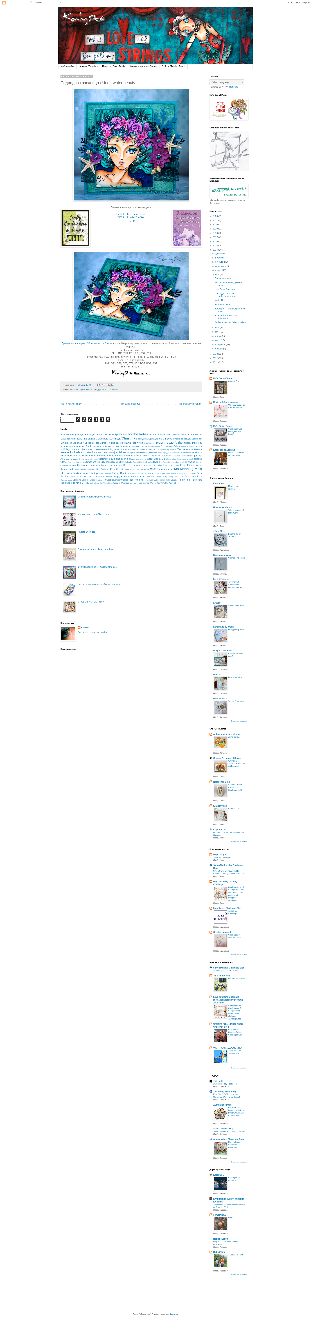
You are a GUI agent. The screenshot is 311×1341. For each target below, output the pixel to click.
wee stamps (144, 483)
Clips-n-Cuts (219, 829)
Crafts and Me (93, 462)
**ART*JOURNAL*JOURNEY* (228, 1048)
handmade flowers (99, 465)
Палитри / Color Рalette (114, 66)
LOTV (112, 469)
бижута (80, 434)
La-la (77, 469)
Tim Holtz (218, 1081)
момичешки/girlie (169, 442)
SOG (181, 477)
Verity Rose (108, 483)
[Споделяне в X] (105, 385)
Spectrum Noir (193, 476)
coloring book (187, 459)
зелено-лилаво (194, 434)
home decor (139, 465)
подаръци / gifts (82, 446)
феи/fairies (119, 452)
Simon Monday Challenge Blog (228, 968)
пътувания (155, 446)
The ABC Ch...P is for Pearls (131, 214)
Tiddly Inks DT (78, 483)
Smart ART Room (153, 477)
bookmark (103, 459)
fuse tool (175, 462)
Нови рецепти (220, 1239)
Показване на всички (239, 721)
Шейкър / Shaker (141, 456)
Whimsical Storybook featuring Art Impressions (236, 763)
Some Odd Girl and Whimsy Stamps (229, 1131)
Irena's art (218, 483)
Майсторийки (67, 66)
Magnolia (120, 469)
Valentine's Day (96, 483)
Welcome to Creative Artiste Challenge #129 (235, 1032)
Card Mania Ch (156, 458)
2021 (215, 220)
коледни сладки (145, 439)
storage (101, 480)
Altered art (185, 456)
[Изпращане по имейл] (98, 385)
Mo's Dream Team (222, 378)
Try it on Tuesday (222, 975)
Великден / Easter (94, 434)
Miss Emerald (220, 698)
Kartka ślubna (234, 808)
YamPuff (172, 483)
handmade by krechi (223, 627)
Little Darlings (102, 469)
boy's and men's (118, 458)
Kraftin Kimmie (195, 465)
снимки (173, 449)
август (218, 270)
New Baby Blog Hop (225, 289)
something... (219, 1215)
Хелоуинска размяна (146, 452)
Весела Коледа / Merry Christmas (94, 497)
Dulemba (128, 462)
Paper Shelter (105, 473)
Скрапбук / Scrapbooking (157, 449)
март (218, 340)
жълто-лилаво (162, 434)
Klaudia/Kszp (220, 806)
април (218, 336)
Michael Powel (143, 469)
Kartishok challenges (224, 450)
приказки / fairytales (141, 446)
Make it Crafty (130, 469)
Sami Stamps (190, 473)
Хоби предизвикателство (169, 453)
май (217, 332)
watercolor (134, 483)
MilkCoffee (155, 469)
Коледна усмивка (86, 532)
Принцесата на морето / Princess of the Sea (85, 343)
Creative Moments (222, 932)
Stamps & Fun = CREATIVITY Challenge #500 (235, 787)
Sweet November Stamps (116, 480)
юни (217, 327)
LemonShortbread (87, 469)
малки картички (133, 442)
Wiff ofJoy (165, 483)
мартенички (149, 443)
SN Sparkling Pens (170, 477)
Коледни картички (236, 629)
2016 (215, 241)
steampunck (92, 480)
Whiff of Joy (155, 483)
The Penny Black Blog (224, 1091)
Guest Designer (69, 465)
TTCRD (131, 220)
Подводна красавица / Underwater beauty (226, 294)
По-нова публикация (71, 404)
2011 (215, 362)
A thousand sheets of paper (227, 734)
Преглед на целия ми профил (93, 632)
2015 (215, 245)
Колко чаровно (222, 304)
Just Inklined (174, 465)
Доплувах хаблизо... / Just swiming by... (97, 567)
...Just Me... (219, 531)
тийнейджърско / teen (96, 452)
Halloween (83, 465)
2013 (215, 354)
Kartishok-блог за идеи (225, 402)
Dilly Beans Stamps (110, 462)
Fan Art (149, 462)
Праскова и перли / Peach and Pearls (96, 549)
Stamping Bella (79, 480)
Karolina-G (218, 1175)
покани (96, 446)
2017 (215, 237)
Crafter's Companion (77, 462)
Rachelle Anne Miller (161, 473)
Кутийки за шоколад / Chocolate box (79, 443)
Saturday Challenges (222, 857)
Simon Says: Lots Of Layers (225, 970)
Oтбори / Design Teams (173, 66)
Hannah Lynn (115, 465)
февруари (220, 344)
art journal (196, 455)
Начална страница (130, 404)
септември (221, 266)
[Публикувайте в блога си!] (102, 385)
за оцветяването (178, 435)
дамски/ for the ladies (131, 434)
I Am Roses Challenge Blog (227, 908)
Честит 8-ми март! (236, 701)
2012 (215, 358)
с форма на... (87, 449)
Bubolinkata (219, 1252)
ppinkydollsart (145, 473)
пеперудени (66, 446)
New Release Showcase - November (234, 1144)
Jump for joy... (234, 737)
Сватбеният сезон (236, 558)
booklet (94, 459)
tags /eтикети (136, 479)
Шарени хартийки (222, 555)
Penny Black (119, 473)
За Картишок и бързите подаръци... (227, 316)
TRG (87, 483)
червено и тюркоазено (79, 455)
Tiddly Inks (184, 479)
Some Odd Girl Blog (223, 1128)
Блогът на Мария (222, 507)
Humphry (149, 465)
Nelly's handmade (222, 650)
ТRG (111, 453)
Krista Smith (67, 469)
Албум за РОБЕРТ (236, 605)
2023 (215, 216)
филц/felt (131, 453)
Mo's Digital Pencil (222, 426)
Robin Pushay (177, 473)
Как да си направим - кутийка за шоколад (99, 584)
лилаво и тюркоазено (79, 389)
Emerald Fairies (139, 462)
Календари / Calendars (96, 439)
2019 (215, 228)
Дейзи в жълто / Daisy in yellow (230, 322)
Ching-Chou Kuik (173, 459)
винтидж (109, 434)
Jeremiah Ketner (161, 465)
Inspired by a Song (236, 978)
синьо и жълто (122, 449)
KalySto (85, 627)
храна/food (186, 452)
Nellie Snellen (74, 473)
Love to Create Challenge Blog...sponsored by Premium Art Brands (228, 1000)
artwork (217, 603)
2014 (215, 250)
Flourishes (167, 462)
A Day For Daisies (160, 455)
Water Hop (220, 300)
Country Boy (233, 381)
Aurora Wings (113, 389)
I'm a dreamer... (221, 579)
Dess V (217, 674)
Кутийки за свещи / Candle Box (187, 439)
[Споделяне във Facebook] (109, 385)
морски (94, 389)
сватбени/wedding (104, 449)
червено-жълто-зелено (121, 455)
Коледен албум (235, 677)
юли (217, 274)
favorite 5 (157, 462)
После (231, 1218)
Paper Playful (220, 854)
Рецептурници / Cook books (173, 446)
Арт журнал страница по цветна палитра (235, 584)
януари (219, 348)
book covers (85, 459)
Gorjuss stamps (187, 462)
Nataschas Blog (221, 782)
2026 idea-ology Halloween (225, 1084)
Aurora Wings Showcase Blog (228, 1139)
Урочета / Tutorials (88, 66)
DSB (122, 462)
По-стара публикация (190, 404)
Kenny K (184, 465)
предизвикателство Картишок (115, 446)
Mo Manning (183, 469)
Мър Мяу (197, 443)
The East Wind (151, 480)
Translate (233, 87)
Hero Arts (127, 465)
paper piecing (90, 473)
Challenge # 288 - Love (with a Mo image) (236, 431)
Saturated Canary (91, 476)
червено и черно (100, 455)
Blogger (174, 1314)
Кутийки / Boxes (162, 438)
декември (220, 253)
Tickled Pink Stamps (168, 480)
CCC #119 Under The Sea (131, 217)
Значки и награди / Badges (143, 66)
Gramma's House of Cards (227, 758)
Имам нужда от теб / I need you (93, 514)
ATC (62, 458)
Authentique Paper (222, 1105)
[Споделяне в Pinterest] (112, 385)
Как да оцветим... (68, 439)
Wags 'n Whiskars (121, 483)
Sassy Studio (75, 477)
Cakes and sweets (137, 459)
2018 (215, 233)
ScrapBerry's (106, 477)
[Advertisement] (106, 1300)
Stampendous (66, 480)
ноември (220, 257)
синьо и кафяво (138, 449)
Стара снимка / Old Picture (91, 602)
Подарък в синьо (223, 278)
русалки (102, 389)
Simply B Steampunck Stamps (128, 476)
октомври (220, 262)
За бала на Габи (235, 1255)
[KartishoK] (229, 170)
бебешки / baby (68, 434)
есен (152, 434)
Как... (80, 438)
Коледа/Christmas (123, 438)
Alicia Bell (176, 456)
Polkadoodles (133, 473)
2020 (215, 224)
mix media (167, 469)
